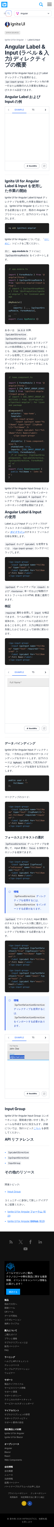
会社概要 (8, 1471)
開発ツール (9, 1308)
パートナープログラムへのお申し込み (22, 1486)
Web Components (13, 1460)
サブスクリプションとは (16, 1342)
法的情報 (8, 1478)
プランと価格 (10, 1338)
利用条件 (14, 1497)
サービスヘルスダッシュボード (19, 1403)
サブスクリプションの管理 (17, 1414)
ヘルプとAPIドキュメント (16, 1361)
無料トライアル (11, 1323)
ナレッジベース (11, 1365)
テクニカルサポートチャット (18, 1399)
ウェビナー (9, 1373)
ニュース (8, 1474)
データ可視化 (10, 1315)
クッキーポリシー (38, 1493)
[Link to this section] (47, 99)
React (7, 1456)
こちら (37, 1128)
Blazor (7, 1452)
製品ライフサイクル (13, 1384)
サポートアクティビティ (16, 1418)
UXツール (9, 1311)
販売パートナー (11, 1346)
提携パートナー (11, 1482)
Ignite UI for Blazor (13, 1437)
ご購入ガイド (10, 1334)
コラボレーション (12, 1319)
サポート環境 (10, 1391)
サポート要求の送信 (13, 1422)
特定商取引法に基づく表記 (32, 1497)
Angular (8, 1448)
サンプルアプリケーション (17, 1369)
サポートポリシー (12, 1395)
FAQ (6, 1350)
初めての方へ (10, 1304)
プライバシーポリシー (17, 1493)
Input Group (14, 1191)
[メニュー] (49, 4)
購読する (13, 1292)
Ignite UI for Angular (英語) (26, 1221)
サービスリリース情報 (15, 1387)
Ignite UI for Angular (14, 1433)
